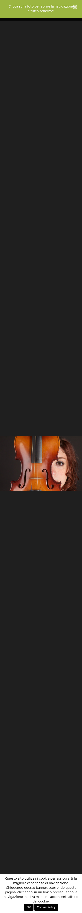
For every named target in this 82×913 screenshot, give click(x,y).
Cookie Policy (46, 907)
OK (29, 907)
